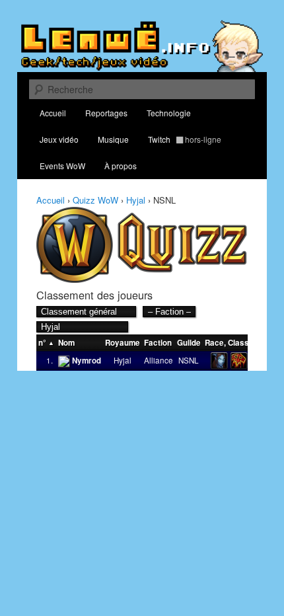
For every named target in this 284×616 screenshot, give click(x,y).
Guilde (189, 342)
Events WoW (62, 165)
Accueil (53, 112)
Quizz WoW (95, 200)
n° (42, 342)
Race (214, 342)
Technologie (169, 112)
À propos (120, 165)
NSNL (188, 360)
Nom (66, 342)
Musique (113, 139)
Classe (241, 342)
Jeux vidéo (59, 139)
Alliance (158, 360)
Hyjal (135, 200)
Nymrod (86, 360)
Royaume (122, 342)
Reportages (106, 112)
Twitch (185, 139)
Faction (158, 342)
